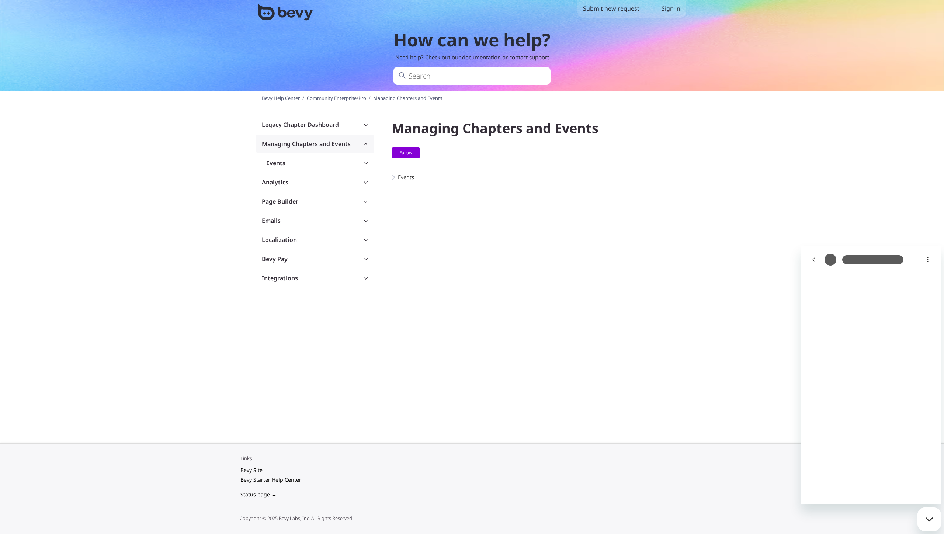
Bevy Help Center (281, 98)
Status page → (258, 494)
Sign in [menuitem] (671, 8)
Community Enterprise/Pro (336, 98)
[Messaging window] (871, 375)
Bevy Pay (275, 259)
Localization (279, 240)
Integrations (280, 278)
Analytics (275, 182)
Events (275, 163)
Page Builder (280, 201)
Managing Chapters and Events (407, 98)
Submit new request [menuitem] (611, 8)
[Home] (286, 13)
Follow (405, 152)
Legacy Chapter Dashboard (300, 125)
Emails (271, 220)
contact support (529, 57)
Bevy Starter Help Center (270, 479)
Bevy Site (251, 470)
